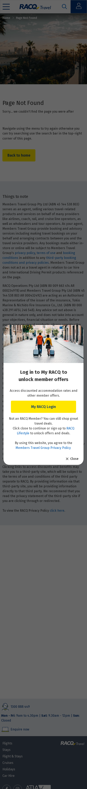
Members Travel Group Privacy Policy (43, 448)
